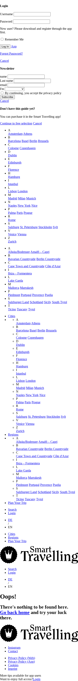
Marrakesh (26, 287)
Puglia (49, 295)
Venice (12, 234)
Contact (13, 651)
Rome (12, 220)
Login (12, 513)
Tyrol (31, 309)
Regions (13, 434)
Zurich (12, 241)
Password (6, 21)
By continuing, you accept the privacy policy (32, 93)
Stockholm (45, 227)
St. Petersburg (29, 227)
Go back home (15, 612)
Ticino (12, 309)
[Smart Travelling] (39, 562)
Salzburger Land (18, 302)
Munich (31, 198)
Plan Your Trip (17, 502)
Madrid (12, 198)
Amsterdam (15, 133)
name (3, 76)
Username (6, 14)
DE (10, 520)
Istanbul (13, 184)
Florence (13, 169)
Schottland (36, 302)
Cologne (13, 148)
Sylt (55, 227)
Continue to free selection (16, 123)
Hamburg (14, 177)
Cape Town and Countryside (26, 266)
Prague (28, 212)
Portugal (26, 295)
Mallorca (13, 287)
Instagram (14, 647)
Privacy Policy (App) (21, 661)
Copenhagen (28, 148)
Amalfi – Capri (39, 252)
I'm (2, 89)
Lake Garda (15, 280)
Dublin (12, 155)
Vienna (21, 234)
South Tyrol (59, 302)
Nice (34, 205)
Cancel (4, 60)
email (3, 85)
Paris (20, 212)
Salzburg (13, 227)
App (14, 46)
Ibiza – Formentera (20, 273)
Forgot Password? (11, 53)
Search (12, 509)
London (23, 191)
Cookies (13, 665)
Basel (25, 141)
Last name (6, 80)
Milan (21, 198)
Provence (38, 295)
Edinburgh (14, 162)
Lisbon (12, 191)
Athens (27, 133)
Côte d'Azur (53, 266)
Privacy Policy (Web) (21, 658)
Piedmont (14, 295)
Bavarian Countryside (22, 259)
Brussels (43, 141)
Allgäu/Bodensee (19, 252)
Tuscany (22, 309)
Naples (12, 205)
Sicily (47, 302)
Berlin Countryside (48, 259)
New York (24, 205)
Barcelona (14, 141)
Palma (12, 212)
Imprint (12, 668)
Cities (11, 316)
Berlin (33, 141)
